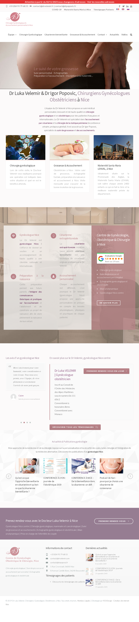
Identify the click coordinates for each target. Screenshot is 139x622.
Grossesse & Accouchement (82, 34)
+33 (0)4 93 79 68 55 (59, 554)
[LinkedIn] (127, 6)
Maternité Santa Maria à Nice (77, 9)
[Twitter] (123, 6)
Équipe (11, 34)
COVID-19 (56, 9)
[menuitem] (117, 9)
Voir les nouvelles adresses (100, 2)
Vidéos (124, 34)
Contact (101, 34)
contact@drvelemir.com (60, 558)
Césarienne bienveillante (56, 34)
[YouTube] (131, 6)
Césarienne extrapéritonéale (69, 236)
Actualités (114, 34)
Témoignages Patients (104, 9)
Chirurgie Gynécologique (30, 34)
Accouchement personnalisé (68, 277)
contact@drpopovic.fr (59, 562)
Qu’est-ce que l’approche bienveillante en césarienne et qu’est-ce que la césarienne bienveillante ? (27, 484)
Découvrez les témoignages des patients (69, 582)
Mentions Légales (83, 601)
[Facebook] (119, 6)
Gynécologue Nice (29, 235)
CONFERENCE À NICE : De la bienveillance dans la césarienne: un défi (83, 481)
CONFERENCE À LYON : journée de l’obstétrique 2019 (109, 569)
